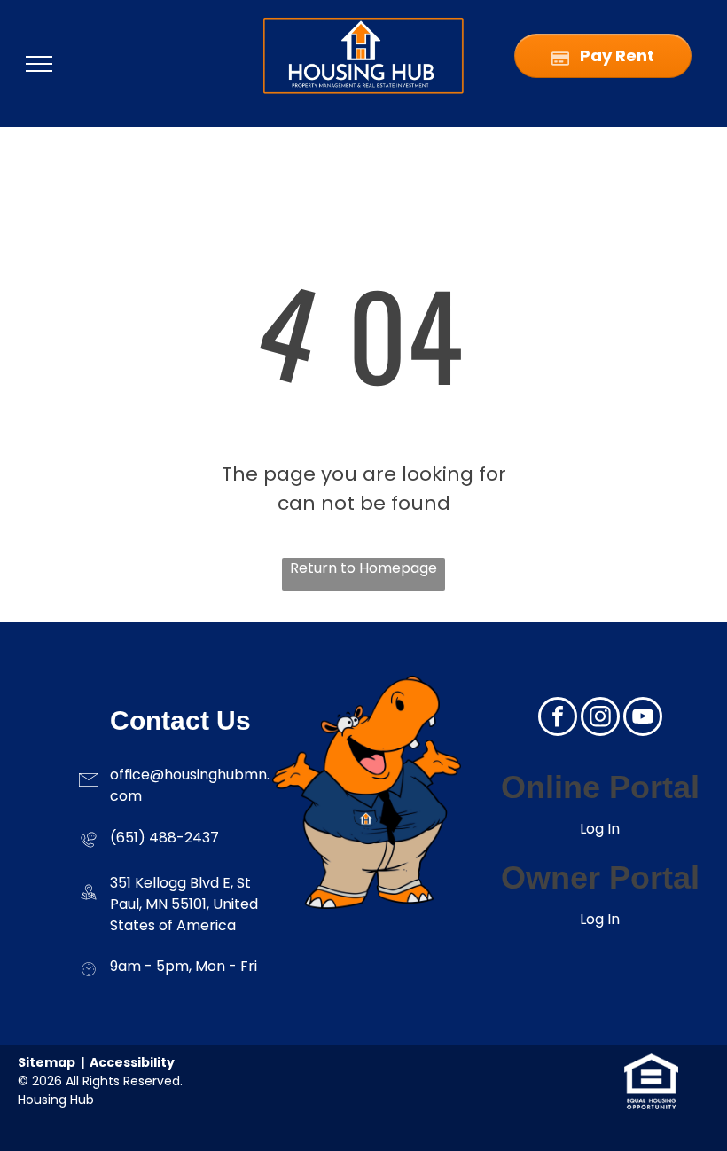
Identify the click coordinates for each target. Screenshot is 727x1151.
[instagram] (600, 718)
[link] (651, 1063)
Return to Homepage (363, 568)
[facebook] (557, 718)
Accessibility (132, 1062)
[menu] (39, 64)
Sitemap (46, 1062)
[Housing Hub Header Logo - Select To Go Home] (363, 23)
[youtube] (642, 718)
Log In (600, 828)
